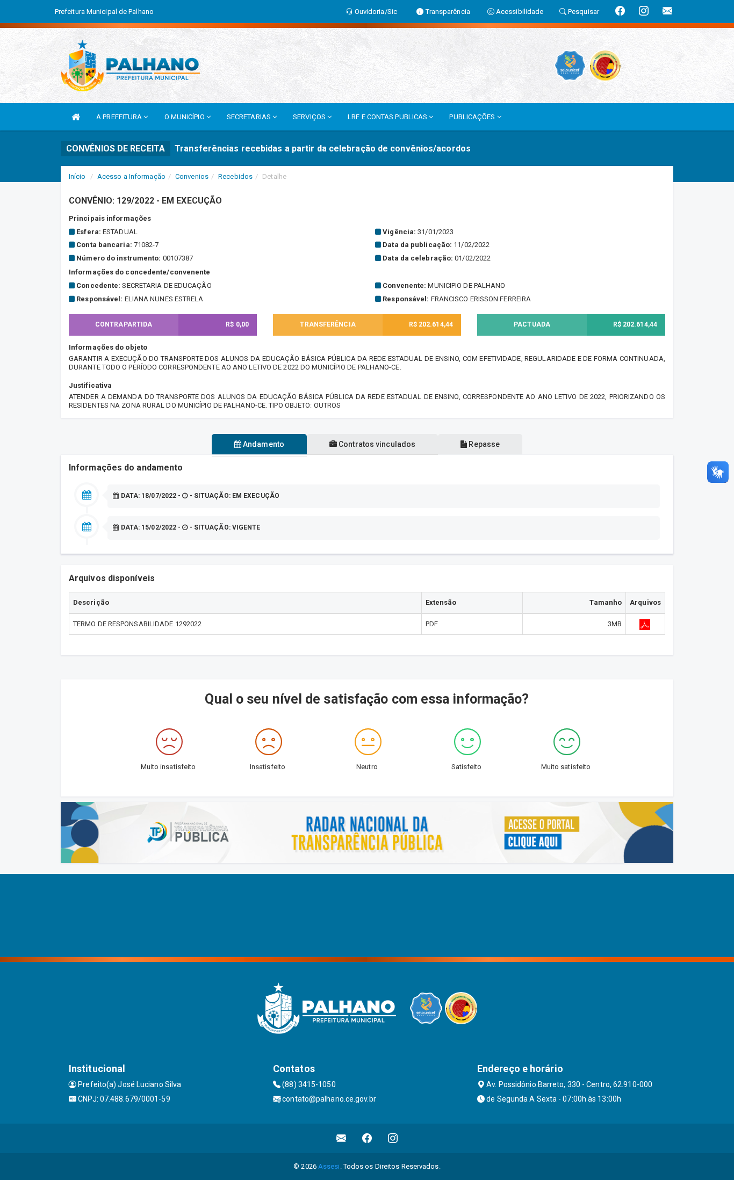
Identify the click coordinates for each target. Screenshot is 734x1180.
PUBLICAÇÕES (472, 117)
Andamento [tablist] (262, 444)
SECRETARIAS (249, 117)
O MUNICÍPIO (185, 117)
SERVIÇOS (310, 117)
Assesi (329, 1166)
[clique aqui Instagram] (393, 1138)
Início (77, 176)
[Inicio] (75, 117)
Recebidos (235, 176)
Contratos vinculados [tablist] (376, 444)
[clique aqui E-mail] (341, 1138)
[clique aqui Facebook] (367, 1138)
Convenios (191, 176)
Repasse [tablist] (483, 444)
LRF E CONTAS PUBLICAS (388, 117)
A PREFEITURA (119, 117)
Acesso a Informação (131, 176)
